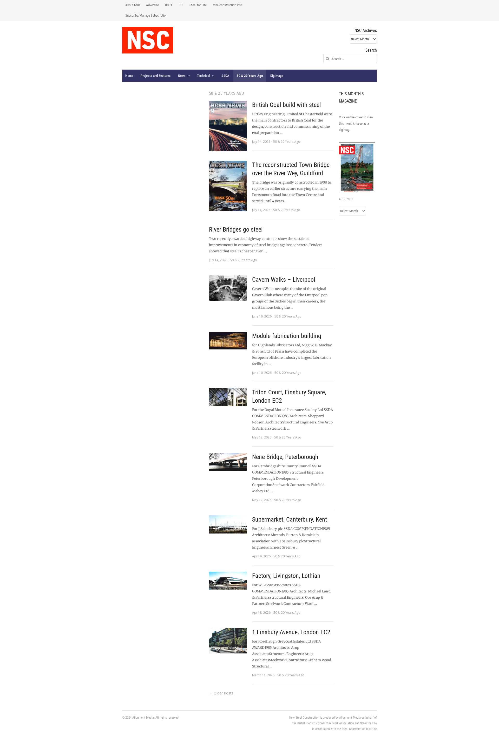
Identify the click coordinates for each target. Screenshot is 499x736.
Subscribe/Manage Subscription (146, 15)
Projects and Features (155, 76)
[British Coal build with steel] (228, 126)
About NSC (132, 5)
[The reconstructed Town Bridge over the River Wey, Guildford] (228, 186)
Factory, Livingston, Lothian (286, 575)
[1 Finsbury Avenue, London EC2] (228, 640)
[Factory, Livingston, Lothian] (228, 581)
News (182, 76)
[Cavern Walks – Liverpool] (228, 288)
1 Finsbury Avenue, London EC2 (291, 632)
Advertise (152, 5)
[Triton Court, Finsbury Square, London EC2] (228, 397)
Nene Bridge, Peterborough (285, 457)
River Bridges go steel (236, 229)
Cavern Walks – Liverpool (283, 279)
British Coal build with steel (286, 105)
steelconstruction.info (227, 5)
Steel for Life (198, 5)
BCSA (169, 5)
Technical (203, 76)
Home (129, 76)
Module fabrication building (286, 336)
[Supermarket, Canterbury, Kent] (228, 524)
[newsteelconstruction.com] (147, 40)
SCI (181, 5)
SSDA (225, 76)
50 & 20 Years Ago (250, 76)
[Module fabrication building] (228, 340)
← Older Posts (221, 693)
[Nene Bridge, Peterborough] (228, 462)
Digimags (277, 76)
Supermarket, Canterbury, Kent (289, 519)
